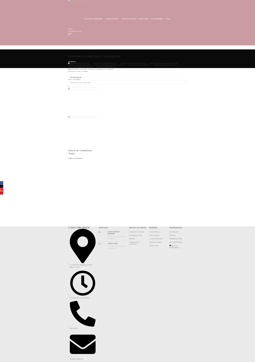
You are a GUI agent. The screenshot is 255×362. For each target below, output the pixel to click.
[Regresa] (70, 51)
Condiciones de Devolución (134, 243)
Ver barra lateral (75, 77)
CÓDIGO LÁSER (113, 243)
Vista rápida (70, 146)
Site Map (172, 235)
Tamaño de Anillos (155, 242)
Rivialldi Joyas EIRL (176, 239)
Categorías (72, 61)
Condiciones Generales (136, 232)
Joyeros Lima (153, 246)
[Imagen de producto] (82, 130)
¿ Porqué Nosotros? (156, 239)
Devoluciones (174, 232)
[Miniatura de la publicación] (102, 235)
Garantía (132, 239)
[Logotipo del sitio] (77, 9)
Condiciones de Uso (135, 235)
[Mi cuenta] (68, 21)
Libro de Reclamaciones (174, 247)
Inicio (70, 69)
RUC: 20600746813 (176, 242)
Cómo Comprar (154, 235)
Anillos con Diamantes (75, 158)
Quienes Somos (154, 232)
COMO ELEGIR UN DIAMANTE (113, 233)
